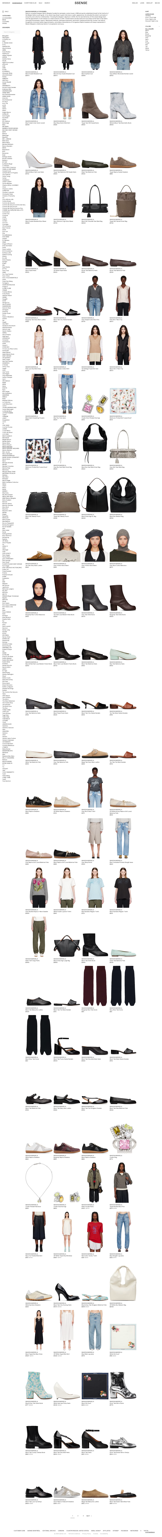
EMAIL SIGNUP (96, 1531)
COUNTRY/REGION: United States (77, 1531)
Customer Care (19, 1531)
